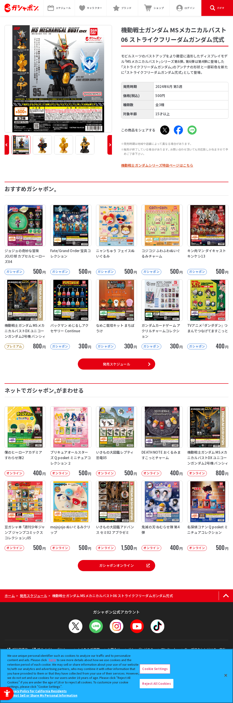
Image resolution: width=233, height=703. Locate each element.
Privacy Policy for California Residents (37, 691)
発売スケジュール (116, 364)
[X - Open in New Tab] (164, 130)
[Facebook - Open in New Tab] (178, 130)
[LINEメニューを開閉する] (96, 626)
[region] (116, 676)
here (52, 660)
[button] (7, 145)
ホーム (10, 595)
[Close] (226, 675)
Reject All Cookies (156, 683)
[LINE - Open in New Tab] (192, 130)
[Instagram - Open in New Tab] (116, 626)
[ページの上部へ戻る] (226, 596)
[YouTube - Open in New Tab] (137, 626)
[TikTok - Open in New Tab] (157, 626)
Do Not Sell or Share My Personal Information (42, 695)
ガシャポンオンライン (116, 565)
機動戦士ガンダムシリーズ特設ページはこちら (157, 165)
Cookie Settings (155, 669)
